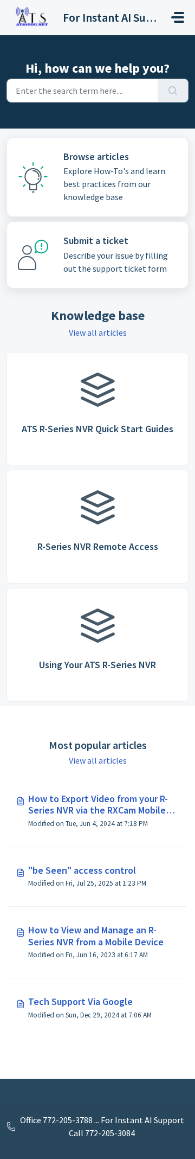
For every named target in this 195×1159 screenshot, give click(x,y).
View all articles (98, 332)
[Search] (173, 91)
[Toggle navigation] (177, 17)
